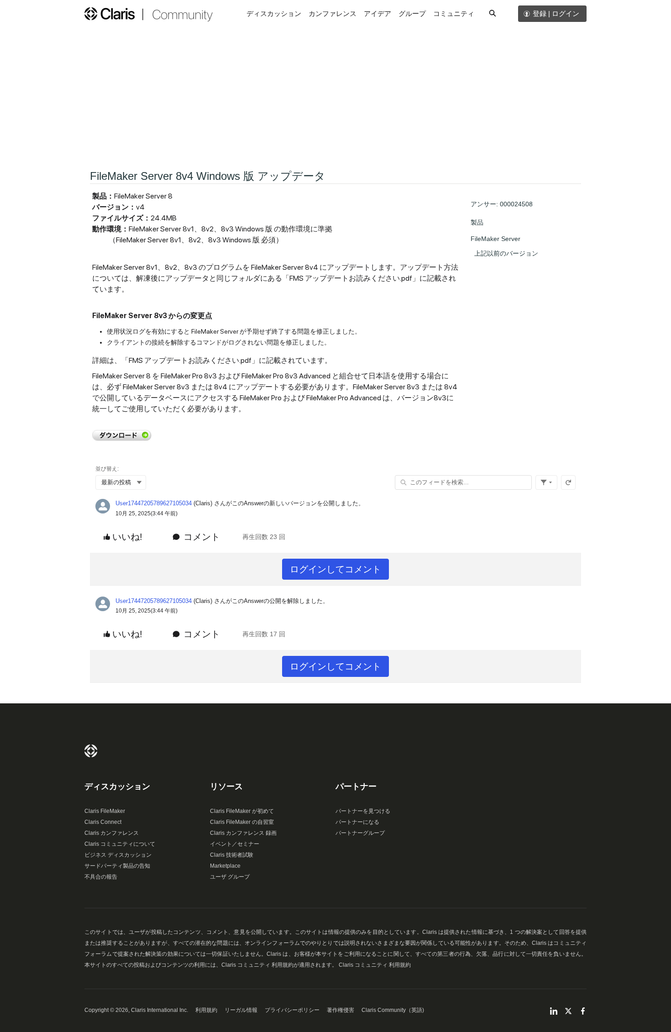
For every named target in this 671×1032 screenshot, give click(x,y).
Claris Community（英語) (393, 1010)
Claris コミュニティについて (119, 844)
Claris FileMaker (104, 811)
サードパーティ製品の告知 (117, 866)
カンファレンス (332, 13)
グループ (412, 13)
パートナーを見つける (363, 811)
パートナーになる (357, 822)
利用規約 (206, 1010)
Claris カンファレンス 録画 (243, 833)
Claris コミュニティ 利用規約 (375, 965)
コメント (201, 537)
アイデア (377, 13)
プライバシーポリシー (292, 1010)
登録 (539, 13)
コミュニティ (453, 13)
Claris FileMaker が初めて (242, 811)
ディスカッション (273, 13)
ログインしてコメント (335, 569)
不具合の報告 (100, 877)
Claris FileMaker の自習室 (242, 822)
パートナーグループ (360, 833)
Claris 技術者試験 (231, 855)
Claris (90, 750)
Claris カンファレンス (111, 833)
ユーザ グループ (230, 877)
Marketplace (225, 866)
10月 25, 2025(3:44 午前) (146, 513)
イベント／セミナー (234, 844)
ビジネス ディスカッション (118, 855)
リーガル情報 (241, 1010)
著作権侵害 (340, 1010)
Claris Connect (102, 822)
